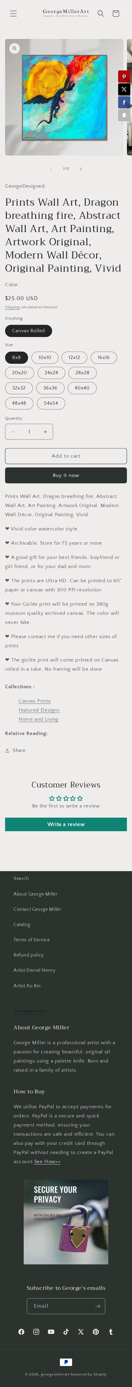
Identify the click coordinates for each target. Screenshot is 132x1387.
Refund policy (29, 955)
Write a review (66, 824)
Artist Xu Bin (27, 986)
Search (21, 878)
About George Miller (36, 894)
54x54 (51, 403)
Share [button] (19, 750)
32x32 (19, 388)
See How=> (47, 1161)
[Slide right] (80, 169)
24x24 (51, 373)
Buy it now (66, 475)
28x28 (82, 373)
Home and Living (39, 719)
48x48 (19, 403)
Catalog (22, 924)
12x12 (74, 357)
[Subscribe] (97, 1306)
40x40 (82, 388)
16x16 (104, 357)
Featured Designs (39, 710)
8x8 (16, 357)
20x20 (19, 373)
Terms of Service (32, 940)
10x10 (45, 357)
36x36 (50, 388)
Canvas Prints (35, 701)
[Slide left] (51, 169)
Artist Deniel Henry (34, 970)
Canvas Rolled (28, 331)
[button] (13, 13)
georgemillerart (55, 1374)
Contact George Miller (38, 909)
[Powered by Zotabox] (124, 115)
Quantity (13, 418)
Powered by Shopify (88, 1374)
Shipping (12, 307)
